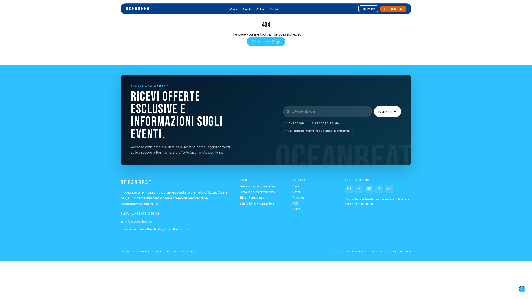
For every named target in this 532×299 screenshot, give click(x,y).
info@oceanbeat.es (138, 221)
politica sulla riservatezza (350, 251)
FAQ (295, 203)
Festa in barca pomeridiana (258, 186)
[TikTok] (379, 189)
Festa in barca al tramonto (257, 192)
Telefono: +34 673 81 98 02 (140, 213)
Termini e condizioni (399, 251)
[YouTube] (369, 189)
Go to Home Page (266, 42)
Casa (233, 9)
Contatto (275, 9)
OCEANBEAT (139, 9)
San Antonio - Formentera (257, 203)
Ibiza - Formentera (252, 197)
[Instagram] (349, 189)
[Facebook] (359, 189)
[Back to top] (522, 289)
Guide (260, 9)
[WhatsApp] (389, 189)
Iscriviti (385, 111)
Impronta (376, 251)
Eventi (247, 9)
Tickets (395, 9)
